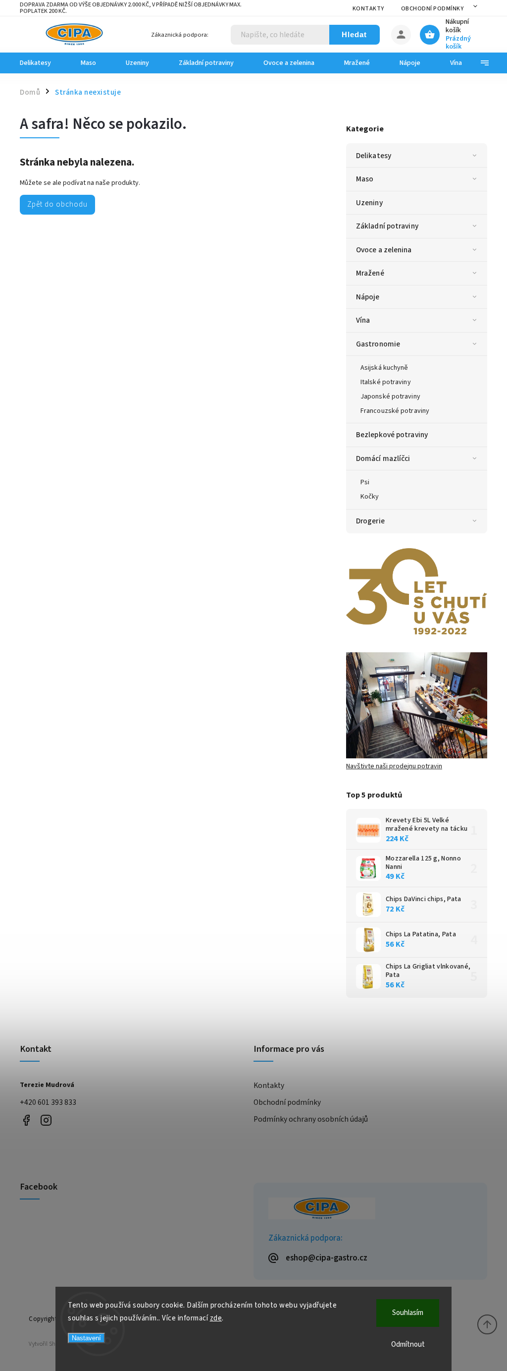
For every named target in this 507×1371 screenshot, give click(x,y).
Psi (364, 482)
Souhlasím (407, 1313)
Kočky (369, 497)
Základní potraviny (387, 226)
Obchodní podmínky (432, 8)
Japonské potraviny (390, 396)
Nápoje (368, 296)
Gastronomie (378, 344)
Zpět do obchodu (57, 204)
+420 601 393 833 (48, 1102)
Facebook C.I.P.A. (26, 1120)
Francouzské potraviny (394, 411)
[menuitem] (43, 63)
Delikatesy (373, 155)
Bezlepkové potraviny (392, 434)
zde (216, 1318)
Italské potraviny (385, 382)
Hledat (354, 34)
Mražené (370, 273)
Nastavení (86, 1338)
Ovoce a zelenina (384, 249)
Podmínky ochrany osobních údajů (311, 1119)
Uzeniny (369, 202)
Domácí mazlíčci (383, 458)
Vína (363, 320)
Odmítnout (408, 1344)
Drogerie (370, 520)
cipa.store (46, 1120)
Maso (364, 178)
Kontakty (368, 8)
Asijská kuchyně (384, 368)
